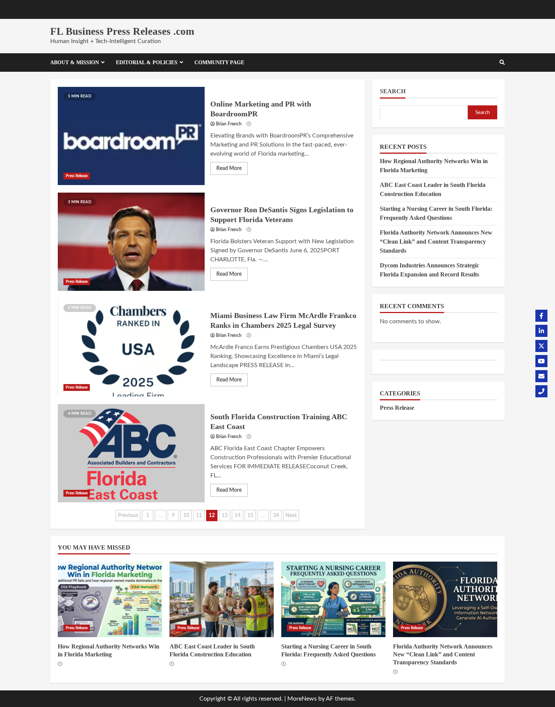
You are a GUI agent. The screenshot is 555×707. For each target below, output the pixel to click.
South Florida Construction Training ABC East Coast (131, 453)
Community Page (219, 62)
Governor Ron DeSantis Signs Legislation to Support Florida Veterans (131, 242)
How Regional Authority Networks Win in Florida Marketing (110, 599)
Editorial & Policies (146, 62)
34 (276, 515)
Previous (128, 515)
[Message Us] (541, 376)
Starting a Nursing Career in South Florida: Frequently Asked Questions (333, 599)
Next (291, 515)
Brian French (229, 124)
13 (225, 515)
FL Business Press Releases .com (122, 31)
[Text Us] (541, 391)
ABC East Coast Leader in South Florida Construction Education (222, 599)
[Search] (502, 63)
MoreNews (302, 699)
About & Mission (74, 62)
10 (186, 515)
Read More (229, 168)
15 (250, 515)
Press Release (77, 176)
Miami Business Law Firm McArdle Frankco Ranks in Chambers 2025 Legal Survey (131, 347)
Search (392, 91)
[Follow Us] (541, 316)
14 (237, 515)
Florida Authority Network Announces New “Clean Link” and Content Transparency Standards (436, 241)
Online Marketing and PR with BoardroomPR (131, 136)
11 (199, 515)
